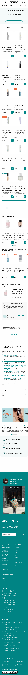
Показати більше (14, 202)
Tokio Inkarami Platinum (24, 73)
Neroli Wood (9, 158)
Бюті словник (5, 569)
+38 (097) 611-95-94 (9, 629)
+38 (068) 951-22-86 (9, 609)
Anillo (15, 45)
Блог (3, 567)
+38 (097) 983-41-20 (9, 604)
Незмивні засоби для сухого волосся (14, 19)
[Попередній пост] (5, 499)
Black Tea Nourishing (10, 186)
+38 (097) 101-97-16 (9, 635)
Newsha (3, 45)
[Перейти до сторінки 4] (15, 245)
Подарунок (4, 117)
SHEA (9, 130)
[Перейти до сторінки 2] (13, 245)
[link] (25, 2)
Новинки (17, 560)
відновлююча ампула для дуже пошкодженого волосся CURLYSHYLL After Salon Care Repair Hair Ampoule (15, 367)
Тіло (16, 552)
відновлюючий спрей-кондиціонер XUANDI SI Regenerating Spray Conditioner (14, 354)
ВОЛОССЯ (4, 5)
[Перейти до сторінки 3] (14, 245)
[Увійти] (22, 2)
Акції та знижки (19, 562)
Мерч (16, 557)
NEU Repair (20, 268)
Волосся (17, 547)
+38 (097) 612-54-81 (9, 600)
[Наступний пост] (23, 499)
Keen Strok (4, 73)
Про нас (4, 558)
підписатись (21, 534)
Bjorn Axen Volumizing (23, 130)
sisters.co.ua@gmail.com (10, 591)
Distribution (6, 664)
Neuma (15, 102)
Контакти (4, 572)
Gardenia (20, 45)
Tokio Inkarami (17, 73)
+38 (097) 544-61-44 (9, 640)
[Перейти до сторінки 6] (16, 434)
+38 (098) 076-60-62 (9, 650)
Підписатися (13, 483)
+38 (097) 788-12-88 (9, 602)
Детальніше (14, 334)
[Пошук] (6, 2)
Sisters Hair (6, 661)
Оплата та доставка (7, 547)
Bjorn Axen (17, 130)
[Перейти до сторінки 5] (15, 434)
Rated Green (4, 130)
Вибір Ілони (4, 173)
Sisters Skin (20, 661)
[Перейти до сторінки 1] (12, 245)
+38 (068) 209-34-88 (9, 645)
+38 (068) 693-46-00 (9, 607)
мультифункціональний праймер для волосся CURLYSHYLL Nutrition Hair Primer (14, 370)
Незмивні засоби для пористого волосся (14, 22)
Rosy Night (7, 233)
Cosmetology (20, 664)
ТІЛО (20, 5)
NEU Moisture (21, 102)
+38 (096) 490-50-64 (9, 611)
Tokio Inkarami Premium (11, 102)
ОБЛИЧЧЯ (13, 5)
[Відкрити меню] (3, 2)
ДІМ (26, 5)
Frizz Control (11, 73)
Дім (16, 555)
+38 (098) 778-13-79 (9, 624)
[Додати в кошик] (12, 56)
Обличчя (17, 550)
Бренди (17, 565)
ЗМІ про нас (5, 560)
